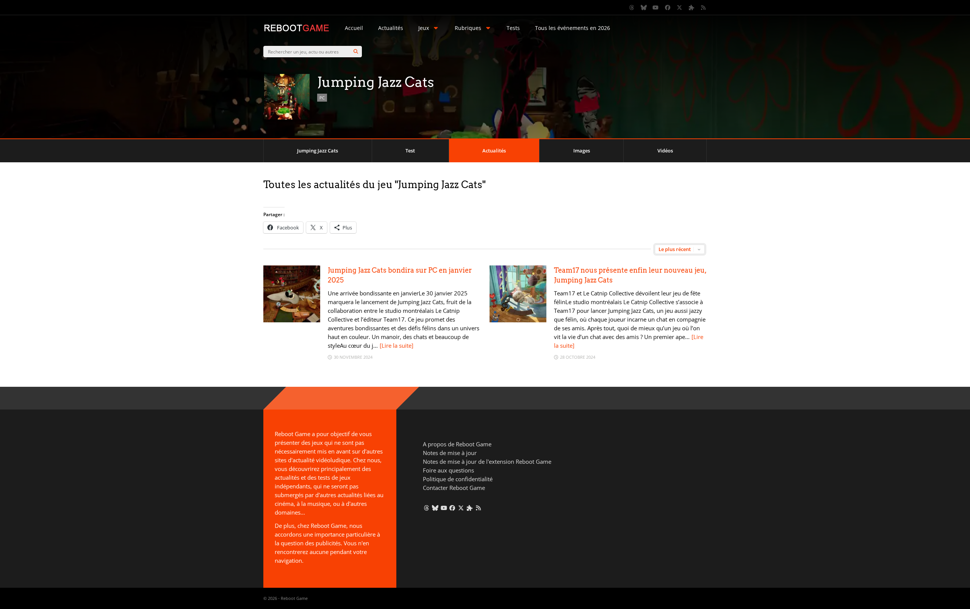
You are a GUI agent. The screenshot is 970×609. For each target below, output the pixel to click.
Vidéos (665, 150)
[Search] (356, 51)
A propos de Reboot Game (457, 444)
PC (322, 97)
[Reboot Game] (296, 30)
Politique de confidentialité (458, 479)
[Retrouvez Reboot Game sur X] (679, 7)
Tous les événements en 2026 (572, 27)
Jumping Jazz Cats (317, 150)
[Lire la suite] (396, 345)
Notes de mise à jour (450, 453)
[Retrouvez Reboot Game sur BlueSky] (643, 7)
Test (410, 150)
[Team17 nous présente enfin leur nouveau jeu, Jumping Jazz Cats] (518, 320)
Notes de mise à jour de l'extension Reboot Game (487, 461)
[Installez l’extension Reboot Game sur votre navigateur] (691, 7)
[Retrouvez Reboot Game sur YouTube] (655, 7)
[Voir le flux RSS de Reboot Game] (703, 7)
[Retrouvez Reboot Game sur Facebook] (667, 7)
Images (581, 150)
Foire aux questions (448, 470)
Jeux (423, 27)
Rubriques (468, 27)
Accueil (354, 27)
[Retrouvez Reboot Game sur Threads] (632, 7)
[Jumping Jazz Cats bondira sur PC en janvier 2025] (291, 320)
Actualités (390, 27)
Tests (513, 27)
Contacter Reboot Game (454, 487)
